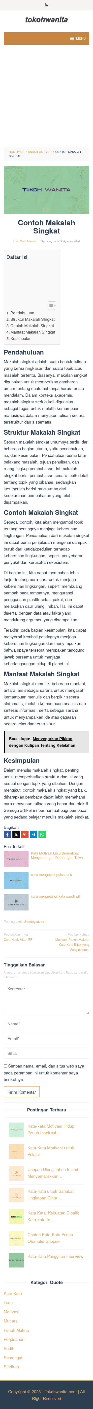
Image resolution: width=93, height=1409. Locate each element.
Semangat (13, 1357)
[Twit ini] (16, 834)
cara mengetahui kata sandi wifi (56, 896)
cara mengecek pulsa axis (51, 874)
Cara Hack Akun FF (18, 937)
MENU (81, 38)
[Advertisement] (46, 98)
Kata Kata (13, 1293)
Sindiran (11, 1366)
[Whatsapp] (42, 834)
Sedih (9, 1348)
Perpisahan (14, 1339)
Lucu (8, 1302)
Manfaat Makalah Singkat (32, 332)
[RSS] (46, 5)
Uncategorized (34, 921)
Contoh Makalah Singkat (32, 325)
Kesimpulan (20, 338)
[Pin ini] (25, 834)
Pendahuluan (22, 313)
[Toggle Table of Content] (49, 305)
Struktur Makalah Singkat (32, 319)
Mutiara (11, 1321)
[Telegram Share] (33, 834)
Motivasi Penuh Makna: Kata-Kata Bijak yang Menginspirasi (72, 942)
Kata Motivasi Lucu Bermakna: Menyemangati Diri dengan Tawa (57, 855)
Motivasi (11, 1311)
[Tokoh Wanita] (46, 19)
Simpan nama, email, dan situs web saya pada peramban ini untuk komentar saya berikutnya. (44, 1072)
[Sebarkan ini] (7, 834)
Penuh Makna (16, 1330)
